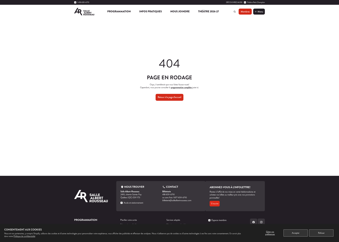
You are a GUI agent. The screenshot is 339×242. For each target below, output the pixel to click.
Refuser (321, 232)
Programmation (119, 11)
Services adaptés (173, 219)
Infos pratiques (150, 11)
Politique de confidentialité (24, 236)
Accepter (295, 232)
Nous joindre (180, 11)
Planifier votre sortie (128, 219)
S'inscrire (214, 203)
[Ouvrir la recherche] (235, 12)
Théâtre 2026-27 (208, 11)
